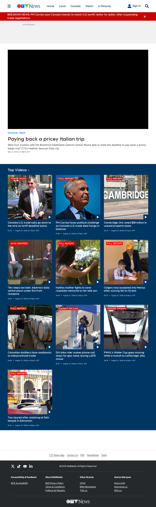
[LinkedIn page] (31, 466)
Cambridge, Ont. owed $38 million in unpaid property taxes (125, 224)
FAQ (82, 455)
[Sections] (9, 6)
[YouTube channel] (25, 466)
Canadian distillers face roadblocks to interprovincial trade (29, 354)
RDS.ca (118, 490)
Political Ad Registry (55, 490)
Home (50, 6)
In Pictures (104, 6)
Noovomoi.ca (120, 486)
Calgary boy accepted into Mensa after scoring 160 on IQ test (124, 289)
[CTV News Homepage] (28, 6)
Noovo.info (119, 483)
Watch (89, 6)
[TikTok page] (19, 466)
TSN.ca (83, 490)
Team (104, 455)
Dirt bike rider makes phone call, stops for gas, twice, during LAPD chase (76, 355)
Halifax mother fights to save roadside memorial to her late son (76, 289)
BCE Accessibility (19, 483)
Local (62, 6)
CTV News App (56, 455)
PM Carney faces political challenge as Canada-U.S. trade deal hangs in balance (77, 226)
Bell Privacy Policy (54, 483)
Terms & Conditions (55, 486)
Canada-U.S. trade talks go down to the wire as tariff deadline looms (29, 224)
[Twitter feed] (13, 466)
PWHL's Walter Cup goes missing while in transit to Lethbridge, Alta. (124, 354)
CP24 (82, 483)
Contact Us (72, 455)
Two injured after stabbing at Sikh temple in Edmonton (28, 419)
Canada (76, 6)
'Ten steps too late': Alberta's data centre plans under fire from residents (28, 291)
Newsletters (93, 455)
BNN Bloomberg (88, 486)
